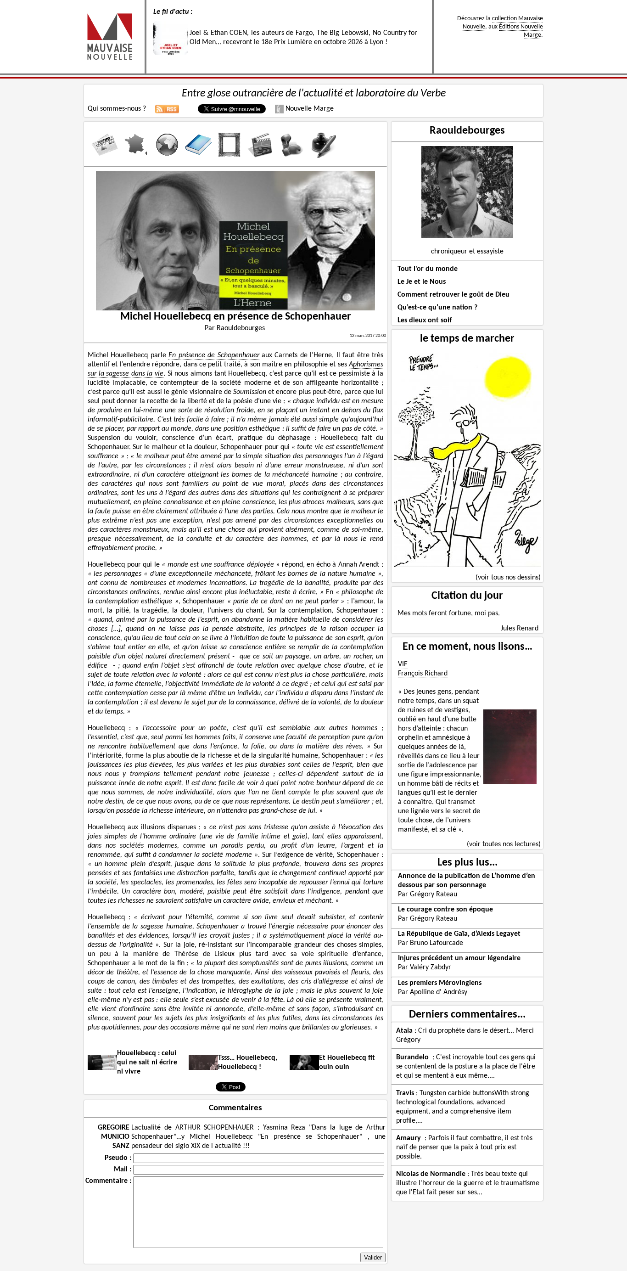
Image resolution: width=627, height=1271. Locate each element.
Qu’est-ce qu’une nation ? (437, 307)
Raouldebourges (467, 130)
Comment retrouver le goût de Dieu (453, 294)
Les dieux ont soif (424, 320)
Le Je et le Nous (421, 282)
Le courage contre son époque (445, 909)
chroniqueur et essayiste (467, 251)
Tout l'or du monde (427, 269)
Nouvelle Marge (309, 108)
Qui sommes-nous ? (117, 108)
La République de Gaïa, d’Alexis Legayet (459, 934)
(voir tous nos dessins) (508, 577)
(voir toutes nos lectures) (504, 844)
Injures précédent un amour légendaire (459, 958)
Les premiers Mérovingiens (439, 983)
